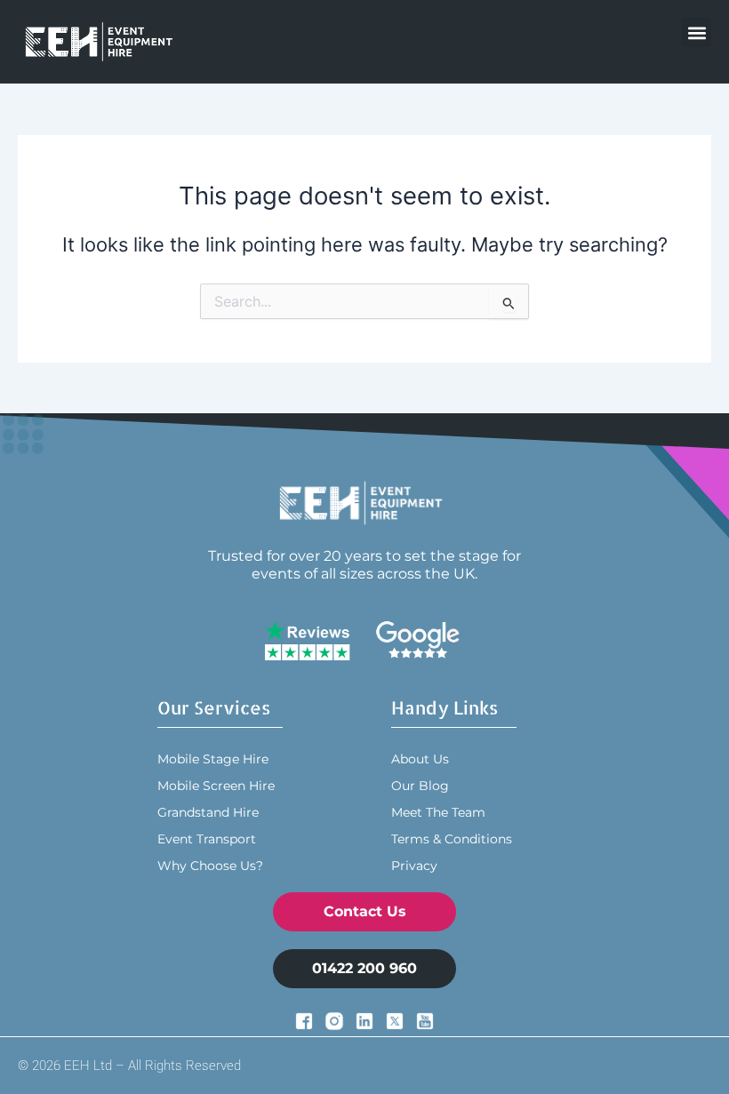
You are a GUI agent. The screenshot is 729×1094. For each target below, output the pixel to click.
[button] (696, 32)
